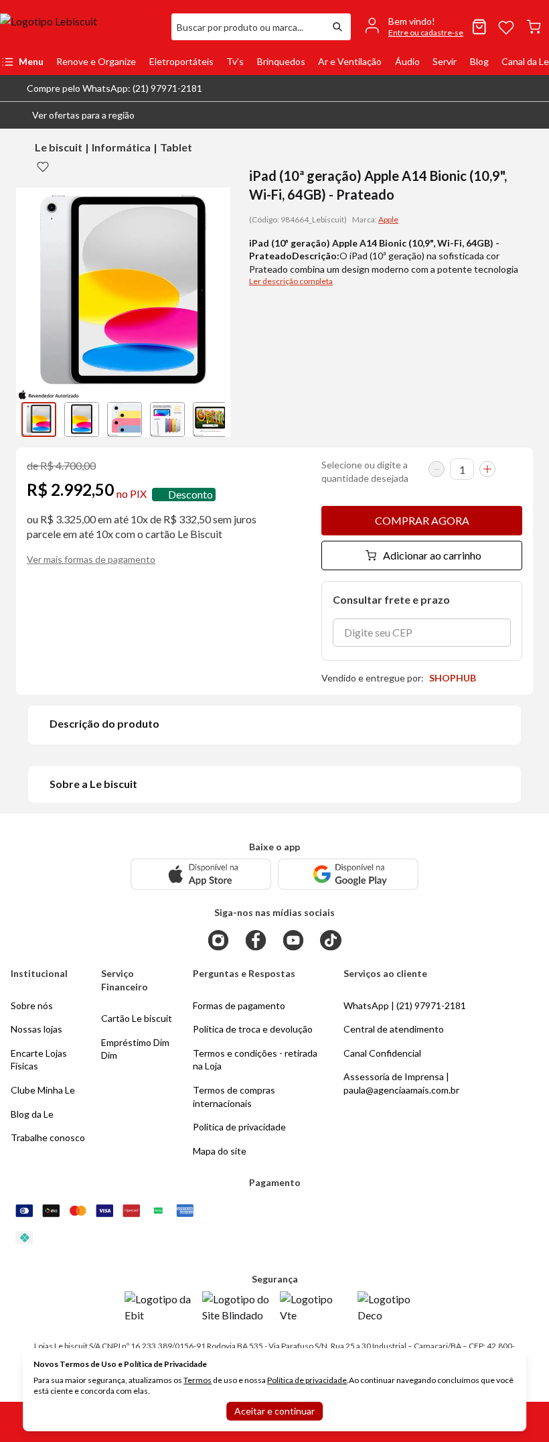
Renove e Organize (96, 61)
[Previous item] (29, 419)
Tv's (235, 61)
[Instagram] (218, 940)
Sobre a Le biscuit (93, 783)
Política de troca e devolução (253, 1029)
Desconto (190, 494)
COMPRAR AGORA (422, 520)
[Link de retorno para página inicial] (80, 26)
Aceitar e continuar (274, 1411)
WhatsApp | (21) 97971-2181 (404, 1005)
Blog (479, 61)
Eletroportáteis (181, 61)
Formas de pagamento (239, 1005)
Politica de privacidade (239, 1126)
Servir (445, 61)
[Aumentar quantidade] (487, 469)
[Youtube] (293, 940)
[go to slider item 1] (81, 419)
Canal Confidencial (382, 1053)
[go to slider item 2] (124, 419)
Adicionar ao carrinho (432, 555)
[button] (73, 115)
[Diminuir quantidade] (436, 469)
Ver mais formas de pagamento (91, 559)
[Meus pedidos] (479, 27)
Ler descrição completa (291, 281)
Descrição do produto (104, 723)
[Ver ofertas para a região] (533, 115)
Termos (197, 1380)
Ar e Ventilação (350, 61)
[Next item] (217, 419)
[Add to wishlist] (43, 166)
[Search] (337, 26)
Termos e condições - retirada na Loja (255, 1059)
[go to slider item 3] (167, 419)
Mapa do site (219, 1151)
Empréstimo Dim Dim (135, 1049)
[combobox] (247, 26)
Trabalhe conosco (48, 1137)
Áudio (407, 61)
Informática (121, 147)
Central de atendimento (393, 1029)
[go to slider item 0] (38, 419)
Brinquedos (281, 61)
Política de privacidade (307, 1380)
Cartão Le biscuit (136, 1018)
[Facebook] (256, 940)
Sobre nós (32, 1005)
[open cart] (533, 26)
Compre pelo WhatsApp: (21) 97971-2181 (114, 88)
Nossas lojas (36, 1029)
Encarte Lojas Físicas (39, 1059)
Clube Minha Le (43, 1090)
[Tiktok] (331, 940)
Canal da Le (525, 61)
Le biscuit (58, 147)
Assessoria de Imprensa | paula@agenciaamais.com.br (401, 1083)
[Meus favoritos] (506, 27)
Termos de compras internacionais (234, 1096)
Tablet (176, 147)
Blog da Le (32, 1114)
